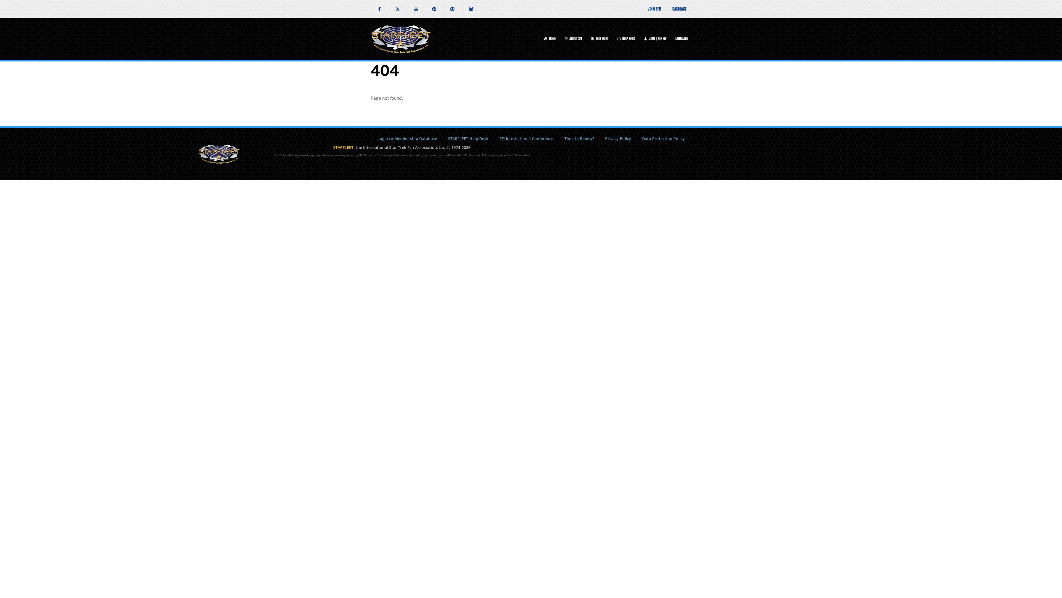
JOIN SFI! (654, 9)
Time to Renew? (579, 138)
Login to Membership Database (407, 138)
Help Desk (628, 39)
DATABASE (679, 9)
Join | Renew (657, 39)
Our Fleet (601, 39)
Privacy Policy (618, 138)
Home (552, 39)
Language (681, 39)
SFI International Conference (526, 138)
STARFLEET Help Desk (468, 138)
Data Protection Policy (663, 138)
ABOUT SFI (575, 39)
